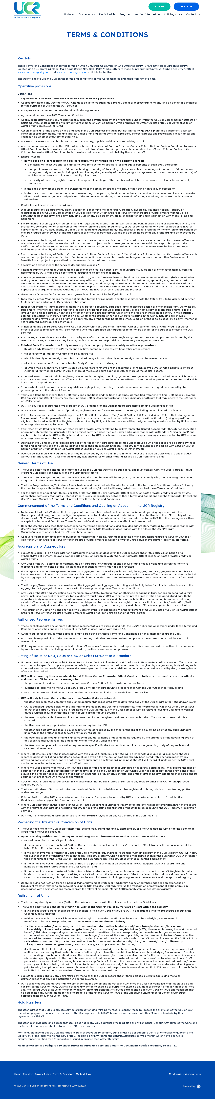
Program (125, 14)
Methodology (83, 1074)
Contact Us (193, 14)
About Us (28, 1074)
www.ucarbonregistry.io (71, 72)
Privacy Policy (43, 1074)
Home (17, 1074)
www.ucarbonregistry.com (34, 72)
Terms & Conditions (63, 1074)
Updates (69, 14)
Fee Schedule (107, 14)
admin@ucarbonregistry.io (186, 1074)
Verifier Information (147, 14)
